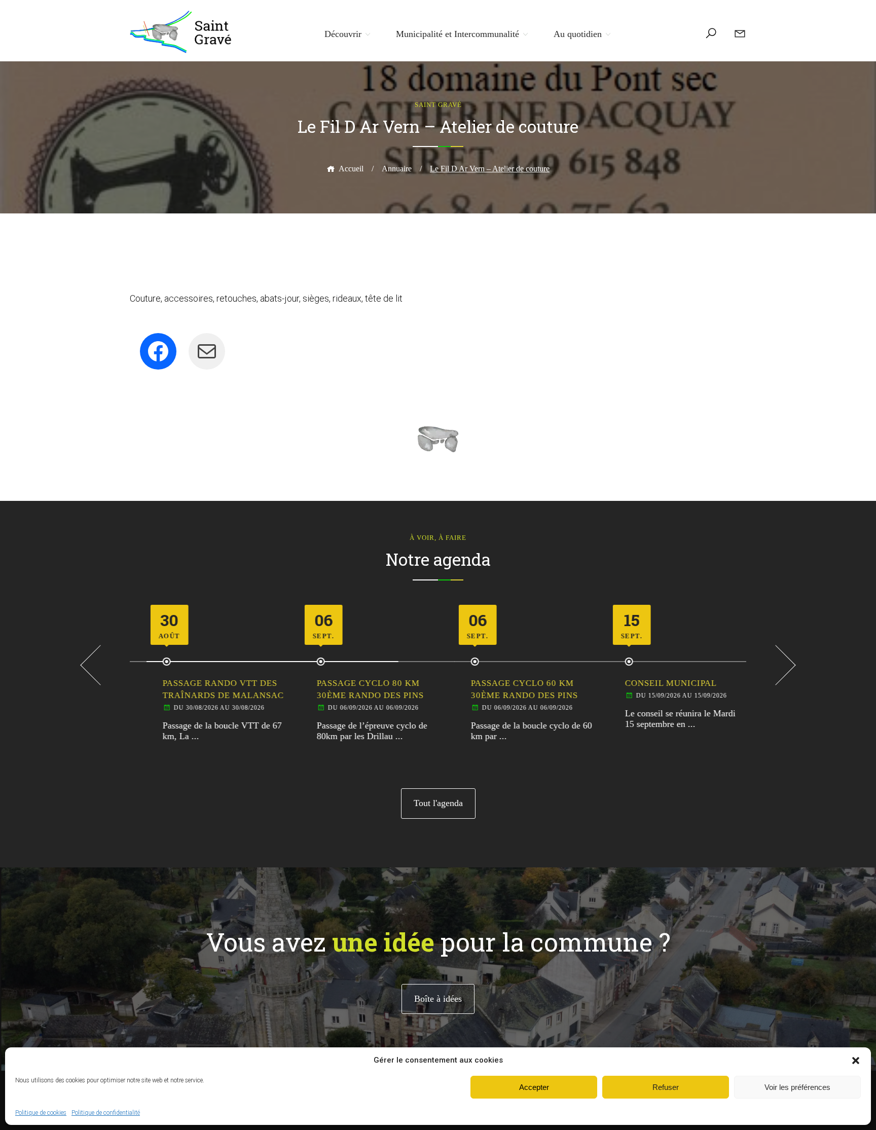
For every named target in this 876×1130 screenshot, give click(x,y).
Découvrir (342, 34)
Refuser (665, 1087)
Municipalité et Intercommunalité (457, 34)
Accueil (351, 168)
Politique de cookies (40, 1112)
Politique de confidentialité (105, 1112)
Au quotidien (578, 34)
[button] (856, 1060)
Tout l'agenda (438, 803)
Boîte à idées (438, 999)
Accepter (534, 1087)
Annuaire (397, 168)
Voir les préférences (797, 1087)
